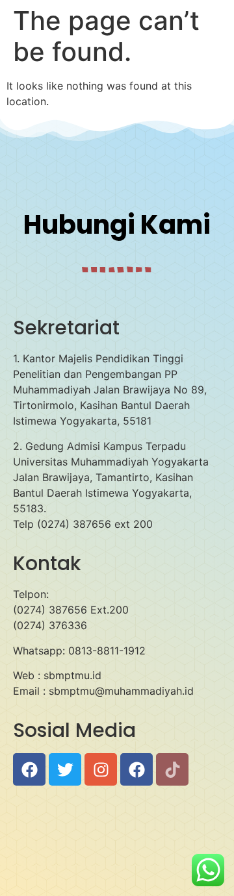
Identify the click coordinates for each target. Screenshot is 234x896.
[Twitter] (65, 769)
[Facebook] (29, 769)
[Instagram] (100, 769)
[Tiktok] (172, 769)
